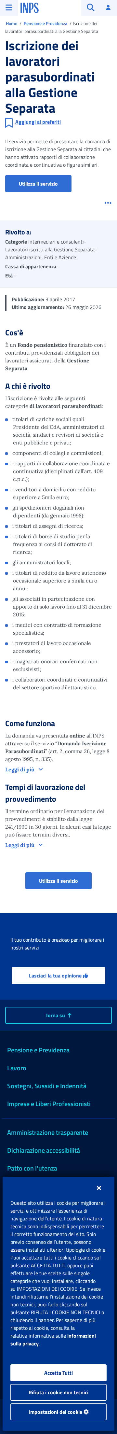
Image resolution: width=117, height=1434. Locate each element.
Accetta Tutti (58, 1373)
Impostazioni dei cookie (56, 1412)
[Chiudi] (99, 1187)
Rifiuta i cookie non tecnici (58, 1392)
